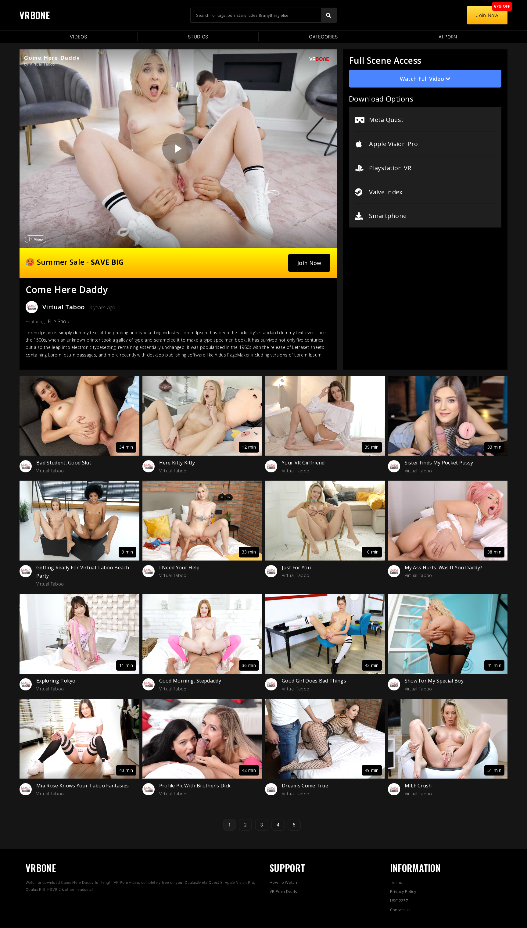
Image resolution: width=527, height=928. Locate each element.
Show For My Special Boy (434, 680)
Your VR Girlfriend (303, 462)
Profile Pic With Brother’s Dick (195, 785)
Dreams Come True (305, 785)
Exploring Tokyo (56, 680)
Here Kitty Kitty (177, 462)
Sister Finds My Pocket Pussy (439, 462)
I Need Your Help (179, 567)
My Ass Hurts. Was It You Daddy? (443, 567)
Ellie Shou (58, 321)
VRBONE (35, 15)
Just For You (296, 567)
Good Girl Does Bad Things (314, 680)
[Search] (328, 15)
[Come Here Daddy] (177, 148)
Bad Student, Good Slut (63, 462)
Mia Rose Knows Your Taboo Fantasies (82, 785)
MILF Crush (418, 785)
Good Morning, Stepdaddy (190, 680)
